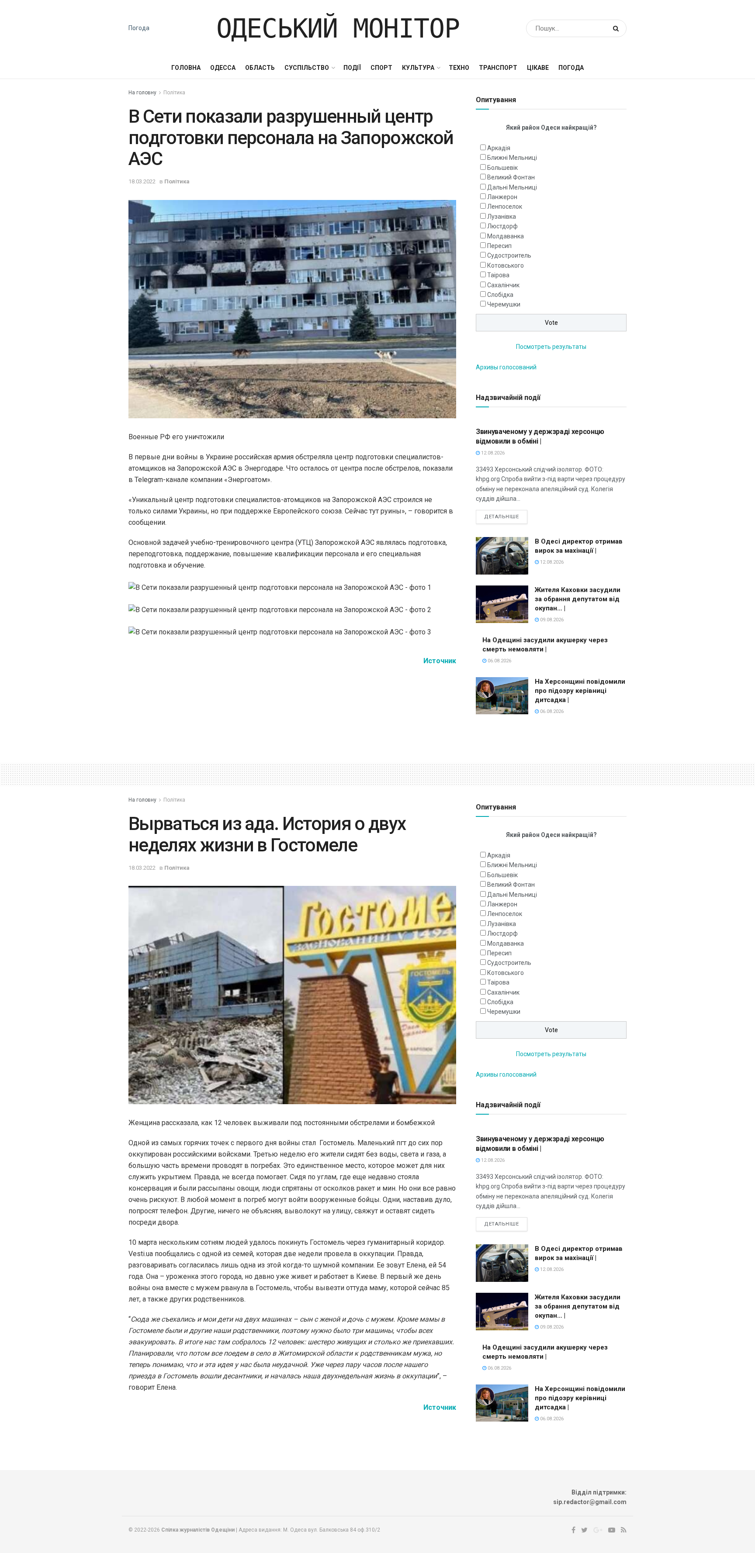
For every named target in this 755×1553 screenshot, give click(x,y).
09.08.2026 (551, 620)
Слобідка (500, 294)
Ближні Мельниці (512, 157)
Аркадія (498, 148)
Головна (186, 67)
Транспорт (498, 67)
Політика (174, 93)
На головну (142, 93)
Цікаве (538, 67)
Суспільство (306, 67)
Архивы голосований (506, 367)
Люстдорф (502, 226)
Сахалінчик (503, 285)
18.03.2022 (142, 181)
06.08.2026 (498, 661)
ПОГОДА (571, 67)
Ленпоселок (504, 206)
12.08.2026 (492, 453)
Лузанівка (501, 216)
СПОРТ (381, 67)
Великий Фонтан (511, 177)
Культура (418, 67)
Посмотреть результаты (551, 346)
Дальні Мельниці (512, 187)
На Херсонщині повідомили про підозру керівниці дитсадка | (580, 691)
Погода (138, 27)
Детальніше (501, 517)
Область (260, 67)
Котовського (505, 265)
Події (352, 67)
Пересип (499, 245)
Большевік (502, 167)
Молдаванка (505, 236)
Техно (459, 67)
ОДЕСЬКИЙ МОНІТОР (338, 28)
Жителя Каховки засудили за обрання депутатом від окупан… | (577, 599)
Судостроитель (509, 255)
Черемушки (503, 304)
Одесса (223, 67)
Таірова (498, 275)
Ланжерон (502, 196)
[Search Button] (618, 28)
